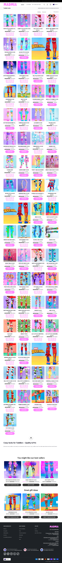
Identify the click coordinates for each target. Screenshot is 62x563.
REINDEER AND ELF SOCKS (10, 357)
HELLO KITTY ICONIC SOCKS (10, 381)
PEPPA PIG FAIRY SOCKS (24, 263)
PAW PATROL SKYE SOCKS (10, 287)
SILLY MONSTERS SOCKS (52, 263)
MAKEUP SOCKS (38, 310)
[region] (31, 1)
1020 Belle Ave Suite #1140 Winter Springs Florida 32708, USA (51, 538)
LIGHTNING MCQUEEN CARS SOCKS (10, 404)
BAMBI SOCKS (52, 146)
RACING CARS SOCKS (38, 239)
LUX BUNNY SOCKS (38, 123)
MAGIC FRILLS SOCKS (10, 263)
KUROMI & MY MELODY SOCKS (10, 146)
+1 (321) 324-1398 (56, 540)
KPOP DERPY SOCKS (23, 75)
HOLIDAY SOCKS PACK (52, 404)
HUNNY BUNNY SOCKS (24, 170)
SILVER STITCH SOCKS (10, 193)
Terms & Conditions (22, 533)
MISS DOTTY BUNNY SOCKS (52, 99)
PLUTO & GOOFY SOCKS (52, 217)
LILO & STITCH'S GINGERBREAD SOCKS (52, 334)
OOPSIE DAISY (10, 170)
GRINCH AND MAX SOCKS (24, 310)
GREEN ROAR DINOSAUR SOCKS (10, 239)
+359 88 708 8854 (55, 545)
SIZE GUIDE (5, 531)
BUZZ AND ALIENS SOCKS (38, 381)
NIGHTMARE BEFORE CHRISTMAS (10, 310)
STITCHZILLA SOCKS (38, 287)
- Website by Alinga (55, 561)
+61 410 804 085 (56, 534)
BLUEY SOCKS (24, 99)
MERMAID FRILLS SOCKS (24, 193)
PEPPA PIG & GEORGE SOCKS (10, 28)
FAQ (20, 531)
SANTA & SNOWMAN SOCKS (38, 263)
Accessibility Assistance (8, 537)
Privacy (20, 537)
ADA (20, 539)
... (57, 446)
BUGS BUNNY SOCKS (24, 239)
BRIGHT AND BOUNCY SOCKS (52, 170)
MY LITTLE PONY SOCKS (38, 75)
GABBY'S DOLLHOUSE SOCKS (24, 28)
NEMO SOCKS (38, 217)
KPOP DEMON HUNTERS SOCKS (10, 75)
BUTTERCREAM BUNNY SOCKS (10, 123)
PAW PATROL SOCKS (24, 287)
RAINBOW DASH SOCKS (24, 123)
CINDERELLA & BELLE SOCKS (52, 381)
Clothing (36, 531)
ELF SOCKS (10, 334)
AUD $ (56, 4)
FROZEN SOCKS (52, 123)
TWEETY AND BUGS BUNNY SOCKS (38, 170)
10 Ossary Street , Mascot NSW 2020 (52, 533)
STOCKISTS (5, 535)
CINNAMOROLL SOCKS (38, 146)
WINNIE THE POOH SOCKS (52, 75)
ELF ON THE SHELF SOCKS (24, 357)
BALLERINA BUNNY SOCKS (24, 146)
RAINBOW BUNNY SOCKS (23, 404)
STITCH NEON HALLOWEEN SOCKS (52, 287)
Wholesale (21, 535)
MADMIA (49, 561)
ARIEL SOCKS (52, 310)
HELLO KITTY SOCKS (38, 28)
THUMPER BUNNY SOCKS (38, 99)
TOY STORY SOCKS (10, 428)
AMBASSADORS (6, 533)
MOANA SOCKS (38, 404)
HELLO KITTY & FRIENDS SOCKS (24, 381)
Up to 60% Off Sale (38, 533)
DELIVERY (5, 529)
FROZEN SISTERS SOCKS (10, 52)
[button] (23, 4)
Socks (36, 529)
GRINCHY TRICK (24, 334)
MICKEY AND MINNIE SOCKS (52, 28)
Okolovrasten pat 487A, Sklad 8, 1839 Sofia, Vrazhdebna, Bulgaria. (51, 543)
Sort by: (39, 12)
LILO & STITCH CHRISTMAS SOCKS (38, 334)
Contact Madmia (22, 529)
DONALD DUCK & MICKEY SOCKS (38, 193)
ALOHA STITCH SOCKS (24, 52)
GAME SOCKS (52, 239)
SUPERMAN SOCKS (52, 193)
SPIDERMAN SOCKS (10, 99)
